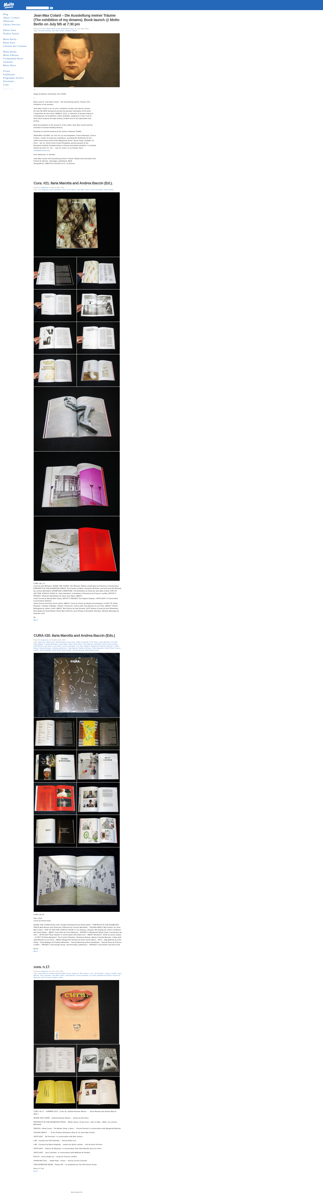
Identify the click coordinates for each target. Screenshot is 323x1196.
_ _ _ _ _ (7, 88)
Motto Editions (11, 55)
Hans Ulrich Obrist (69, 189)
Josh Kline (48, 646)
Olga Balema (72, 648)
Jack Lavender (45, 975)
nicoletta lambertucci (59, 648)
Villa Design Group (92, 650)
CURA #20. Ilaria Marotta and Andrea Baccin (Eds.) (74, 635)
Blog (5, 14)
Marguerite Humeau (98, 646)
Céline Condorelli (82, 642)
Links (6, 84)
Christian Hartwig (44, 30)
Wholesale (8, 21)
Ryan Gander (67, 650)
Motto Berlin (10, 39)
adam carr (41, 642)
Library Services (11, 24)
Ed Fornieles (99, 973)
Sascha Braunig (78, 650)
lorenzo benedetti (96, 189)
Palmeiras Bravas (84, 648)
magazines (45, 187)
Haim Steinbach (55, 189)
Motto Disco (9, 65)
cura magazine (43, 189)
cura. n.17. (42, 967)
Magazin (87, 646)
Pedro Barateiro (98, 648)
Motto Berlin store (67, 28)
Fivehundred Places (13, 58)
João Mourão (70, 975)
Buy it (36, 620)
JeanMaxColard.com (42, 150)
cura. (92, 973)
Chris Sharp (93, 642)
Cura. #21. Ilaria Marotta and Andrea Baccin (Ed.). (73, 183)
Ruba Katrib (56, 650)
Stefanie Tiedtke (71, 30)
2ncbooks (8, 62)
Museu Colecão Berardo (42, 648)
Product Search (11, 33)
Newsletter (8, 81)
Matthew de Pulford (105, 975)
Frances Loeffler (111, 973)
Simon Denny (109, 189)
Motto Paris (9, 42)
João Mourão (38, 646)
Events (6, 71)
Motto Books (10, 51)
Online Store (9, 30)
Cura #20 (114, 642)
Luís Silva (79, 646)
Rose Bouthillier (45, 650)
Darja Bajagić (38, 644)
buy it (36, 1171)
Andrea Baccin (61, 642)
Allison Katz (50, 642)
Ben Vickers (84, 973)
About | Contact (11, 17)
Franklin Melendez (51, 644)
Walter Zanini (58, 977)
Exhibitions (9, 74)
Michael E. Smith (112, 646)
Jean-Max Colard (58, 30)
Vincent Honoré (46, 977)
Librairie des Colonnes (15, 46)
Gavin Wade (63, 644)
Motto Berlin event (53, 28)
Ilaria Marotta (88, 644)
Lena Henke (57, 646)
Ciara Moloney (104, 642)
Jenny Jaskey (112, 644)
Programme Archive (13, 78)
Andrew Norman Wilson (57, 973)
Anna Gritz (71, 642)
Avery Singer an (73, 973)
